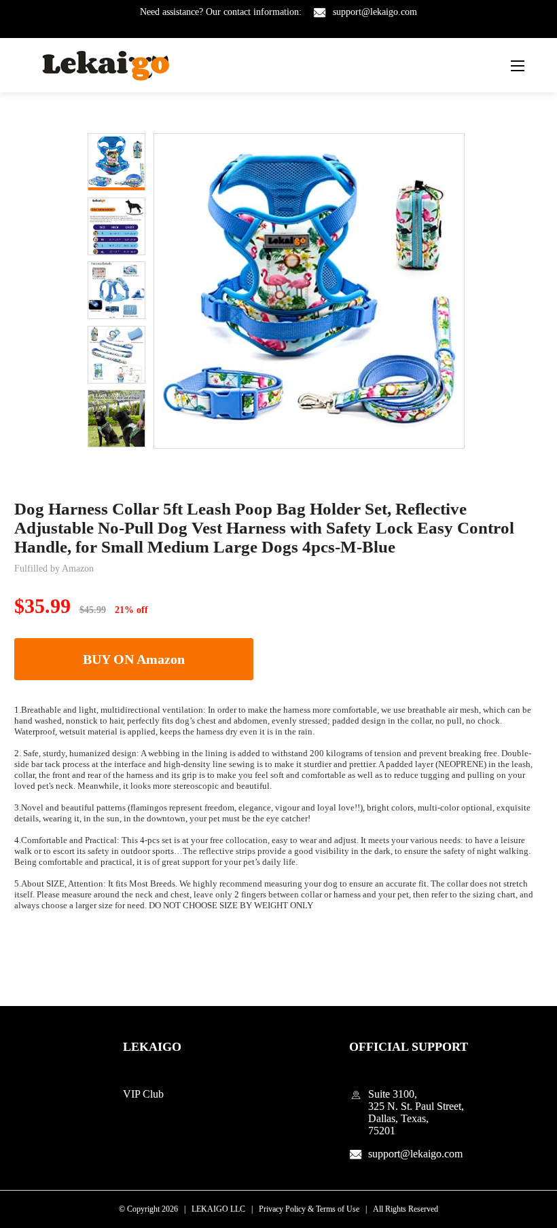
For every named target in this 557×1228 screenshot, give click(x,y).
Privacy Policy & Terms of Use (309, 1209)
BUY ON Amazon (134, 659)
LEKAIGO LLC (218, 1209)
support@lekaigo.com (375, 12)
